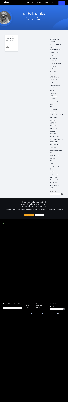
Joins (51, 95)
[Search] (62, 194)
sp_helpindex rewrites (56, 139)
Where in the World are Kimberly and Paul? (55, 186)
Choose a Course (39, 305)
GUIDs (51, 82)
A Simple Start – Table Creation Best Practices (10, 38)
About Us (37, 303)
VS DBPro (52, 180)
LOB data (52, 98)
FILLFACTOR (53, 76)
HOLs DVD (52, 84)
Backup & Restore (55, 46)
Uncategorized (54, 174)
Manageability (54, 101)
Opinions (52, 112)
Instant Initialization (56, 92)
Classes (52, 50)
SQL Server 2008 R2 (55, 144)
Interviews (53, 93)
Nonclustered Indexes (56, 111)
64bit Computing (54, 38)
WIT (51, 188)
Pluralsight (53, 122)
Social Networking (55, 134)
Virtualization (54, 179)
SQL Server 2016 (54, 149)
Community (53, 55)
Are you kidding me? (55, 44)
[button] (29, 215)
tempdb (52, 163)
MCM (51, 106)
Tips (51, 168)
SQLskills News (54, 157)
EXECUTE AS (53, 74)
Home (27, 303)
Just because (53, 96)
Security (52, 131)
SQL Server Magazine (56, 150)
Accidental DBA (54, 39)
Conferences (53, 60)
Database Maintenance (56, 65)
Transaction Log (55, 171)
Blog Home (27, 2)
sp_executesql (54, 138)
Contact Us (38, 307)
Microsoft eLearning (56, 107)
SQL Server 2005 (54, 141)
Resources (53, 130)
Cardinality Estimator (56, 49)
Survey (52, 160)
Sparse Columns (54, 136)
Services (54, 2)
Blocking (52, 47)
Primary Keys (53, 128)
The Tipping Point (55, 166)
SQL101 (52, 152)
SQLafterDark (54, 153)
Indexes (52, 87)
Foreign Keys (53, 79)
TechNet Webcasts (55, 161)
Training (47, 2)
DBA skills (53, 66)
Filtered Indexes (55, 77)
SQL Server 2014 (54, 147)
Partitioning (53, 117)
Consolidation (54, 61)
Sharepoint (53, 133)
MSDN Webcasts (54, 109)
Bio (32, 2)
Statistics (53, 158)
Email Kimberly (39, 2)
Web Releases (54, 182)
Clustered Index (54, 52)
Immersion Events (55, 85)
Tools (51, 169)
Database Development (56, 63)
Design (52, 68)
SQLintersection (54, 155)
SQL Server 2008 (54, 142)
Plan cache (53, 120)
